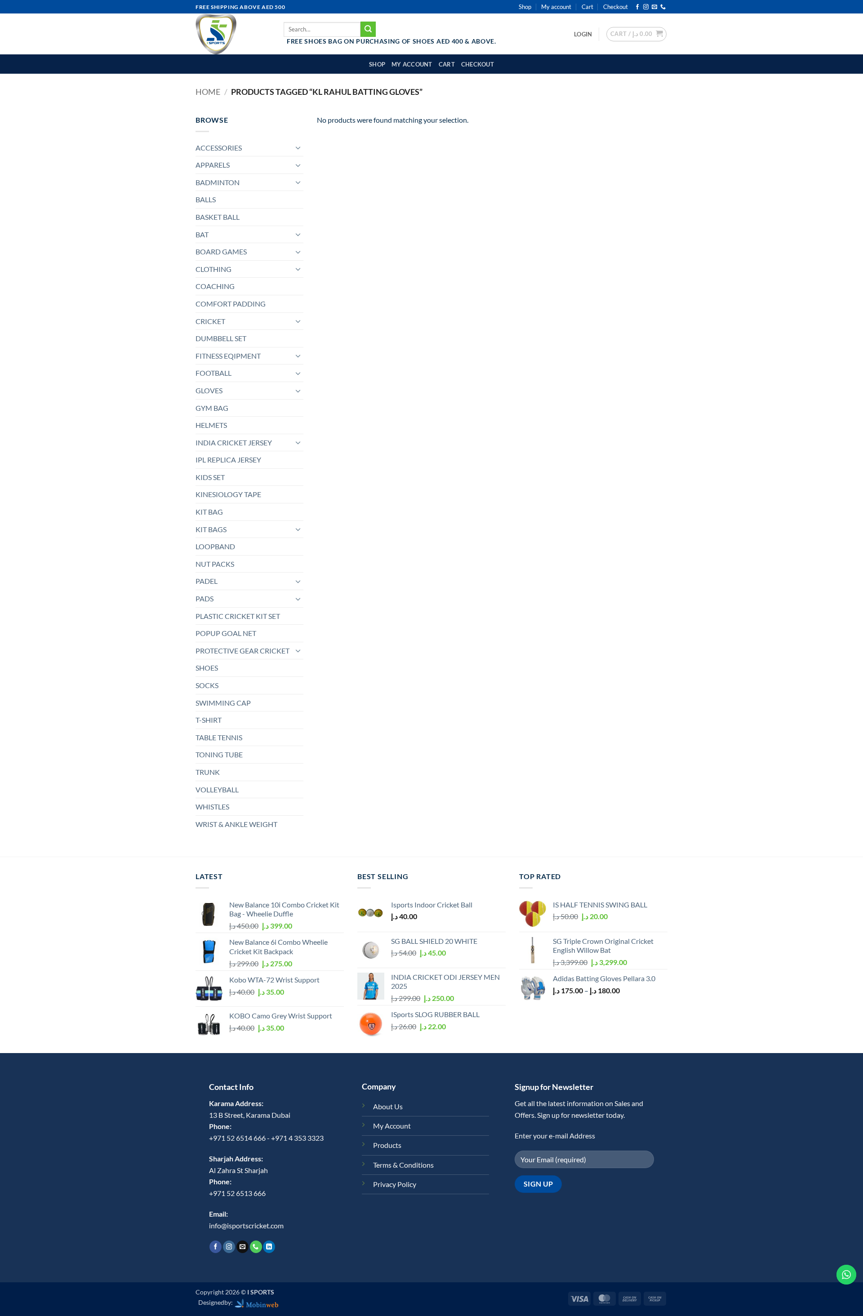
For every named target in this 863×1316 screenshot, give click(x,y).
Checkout (615, 6)
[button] (583, 34)
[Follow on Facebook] (637, 7)
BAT (202, 234)
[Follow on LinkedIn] (269, 1246)
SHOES (207, 667)
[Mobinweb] (256, 1302)
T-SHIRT (209, 720)
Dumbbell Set (221, 338)
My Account (392, 1125)
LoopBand (215, 546)
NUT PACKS (215, 564)
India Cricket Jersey (234, 442)
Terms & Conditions (403, 1164)
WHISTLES (212, 806)
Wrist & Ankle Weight (236, 824)
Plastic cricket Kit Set (238, 616)
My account (556, 6)
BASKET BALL (218, 217)
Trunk (208, 772)
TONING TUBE (219, 754)
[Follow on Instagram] (646, 7)
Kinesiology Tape (228, 494)
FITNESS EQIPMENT (228, 355)
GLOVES (209, 390)
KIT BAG (209, 511)
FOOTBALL (213, 373)
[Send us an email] (654, 7)
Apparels (213, 164)
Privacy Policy (394, 1184)
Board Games (221, 251)
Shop (525, 6)
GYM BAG (212, 408)
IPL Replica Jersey (228, 459)
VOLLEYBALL (217, 789)
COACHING (215, 286)
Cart (587, 6)
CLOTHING (213, 269)
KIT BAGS (211, 529)
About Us (388, 1106)
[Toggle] (298, 147)
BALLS (206, 199)
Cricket (210, 321)
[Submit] (368, 29)
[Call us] (663, 7)
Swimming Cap (223, 702)
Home (208, 92)
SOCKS (207, 685)
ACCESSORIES (219, 147)
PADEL (207, 581)
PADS (205, 598)
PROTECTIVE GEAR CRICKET (242, 650)
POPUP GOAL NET (226, 633)
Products (387, 1145)
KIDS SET (210, 477)
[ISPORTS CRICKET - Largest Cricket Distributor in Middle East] (233, 33)
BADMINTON (218, 182)
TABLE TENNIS (219, 737)
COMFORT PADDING (231, 303)
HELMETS (211, 425)
